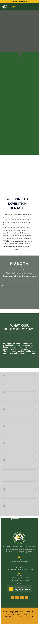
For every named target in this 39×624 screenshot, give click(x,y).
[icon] (12, 597)
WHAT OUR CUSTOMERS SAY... (19, 327)
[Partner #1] (19, 378)
